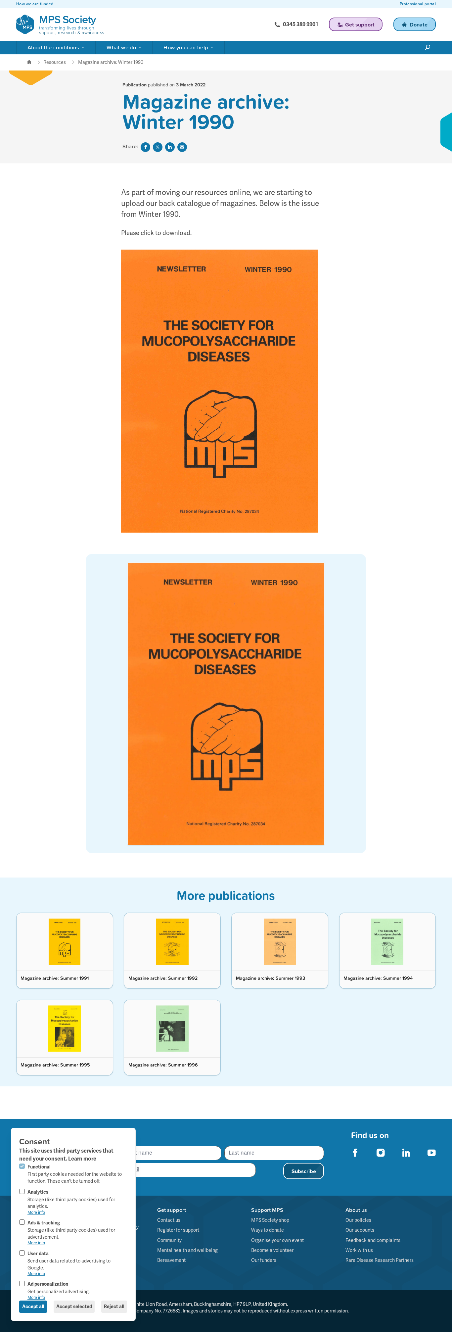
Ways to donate (267, 1230)
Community (169, 1240)
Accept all (33, 1306)
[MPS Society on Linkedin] (406, 1152)
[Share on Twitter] (157, 147)
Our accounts (359, 1230)
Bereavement (171, 1260)
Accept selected (74, 1306)
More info (36, 1212)
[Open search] (428, 47)
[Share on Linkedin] (170, 147)
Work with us (359, 1250)
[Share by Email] (182, 147)
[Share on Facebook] (145, 147)
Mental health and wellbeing (187, 1250)
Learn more (82, 1158)
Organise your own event (277, 1240)
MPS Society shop (270, 1220)
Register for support (178, 1230)
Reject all (114, 1306)
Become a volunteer (272, 1250)
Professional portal (418, 4)
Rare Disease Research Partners (379, 1260)
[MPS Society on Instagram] (380, 1152)
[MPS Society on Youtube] (431, 1152)
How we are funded (34, 4)
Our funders (263, 1260)
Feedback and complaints (372, 1240)
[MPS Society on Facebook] (355, 1152)
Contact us (168, 1220)
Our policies (358, 1220)
